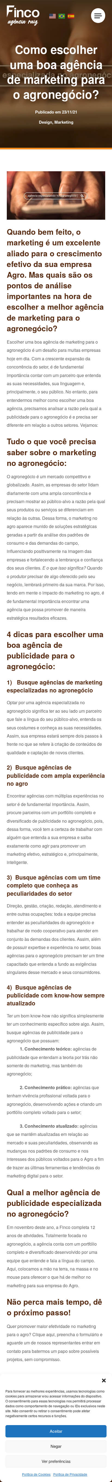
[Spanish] (71, 15)
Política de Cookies (36, 1474)
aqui (50, 1334)
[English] (52, 15)
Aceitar (56, 1431)
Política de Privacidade (70, 1474)
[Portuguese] (62, 15)
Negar (56, 1446)
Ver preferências (56, 1461)
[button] (104, 1380)
